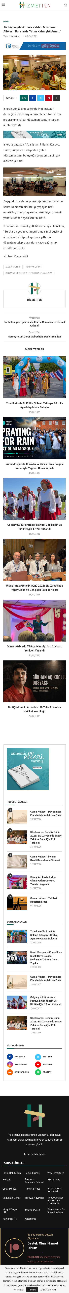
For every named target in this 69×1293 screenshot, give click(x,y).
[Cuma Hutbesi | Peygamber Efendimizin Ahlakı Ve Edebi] (17, 817)
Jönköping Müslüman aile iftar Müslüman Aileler (29, 273)
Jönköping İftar (33, 267)
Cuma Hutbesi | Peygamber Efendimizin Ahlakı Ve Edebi (45, 813)
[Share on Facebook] (32, 98)
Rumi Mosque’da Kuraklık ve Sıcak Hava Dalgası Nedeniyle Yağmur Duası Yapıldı (46, 958)
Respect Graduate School (34, 1180)
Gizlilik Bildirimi (48, 1289)
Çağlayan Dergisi (12, 1197)
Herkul (6, 1179)
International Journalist (54, 1189)
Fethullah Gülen (12, 1172)
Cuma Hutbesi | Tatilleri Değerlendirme (43, 900)
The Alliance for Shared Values (56, 1210)
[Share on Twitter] (40, 98)
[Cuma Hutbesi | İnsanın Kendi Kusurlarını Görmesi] (17, 861)
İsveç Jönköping (13, 267)
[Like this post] (25, 98)
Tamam (32, 1289)
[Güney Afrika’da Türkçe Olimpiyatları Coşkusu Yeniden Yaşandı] (34, 621)
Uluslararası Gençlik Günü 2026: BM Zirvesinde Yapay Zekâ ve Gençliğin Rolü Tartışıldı (46, 837)
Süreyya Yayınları (34, 1197)
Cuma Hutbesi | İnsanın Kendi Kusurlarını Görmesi (45, 858)
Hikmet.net (53, 1179)
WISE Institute (55, 1172)
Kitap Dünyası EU (10, 1210)
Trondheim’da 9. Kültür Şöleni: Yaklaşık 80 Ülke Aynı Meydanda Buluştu (43, 935)
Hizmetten (15, 36)
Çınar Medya (9, 1188)
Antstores (30, 1218)
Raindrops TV (10, 1218)
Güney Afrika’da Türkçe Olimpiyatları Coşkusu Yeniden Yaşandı (43, 881)
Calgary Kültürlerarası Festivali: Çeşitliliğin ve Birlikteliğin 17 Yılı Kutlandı (45, 1001)
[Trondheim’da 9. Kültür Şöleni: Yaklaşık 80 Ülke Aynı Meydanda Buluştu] (34, 377)
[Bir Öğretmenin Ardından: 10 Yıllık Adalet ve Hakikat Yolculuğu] (34, 681)
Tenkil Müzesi (32, 1172)
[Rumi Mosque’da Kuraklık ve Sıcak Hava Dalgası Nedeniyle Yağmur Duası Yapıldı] (34, 438)
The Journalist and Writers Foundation (55, 1200)
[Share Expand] (56, 98)
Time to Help (32, 1188)
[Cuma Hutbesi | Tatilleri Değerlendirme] (17, 903)
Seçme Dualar (33, 1209)
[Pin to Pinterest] (48, 98)
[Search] (65, 5)
